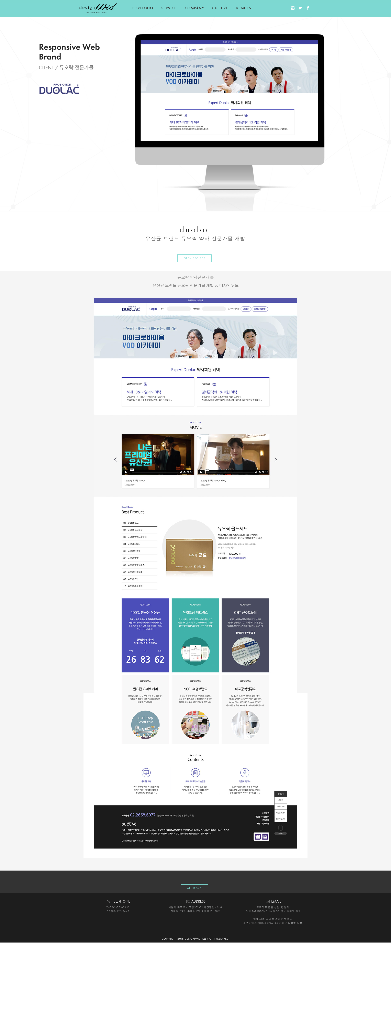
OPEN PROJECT (194, 258)
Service (169, 8)
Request (244, 8)
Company (194, 8)
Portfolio (142, 8)
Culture (220, 8)
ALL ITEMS (194, 888)
